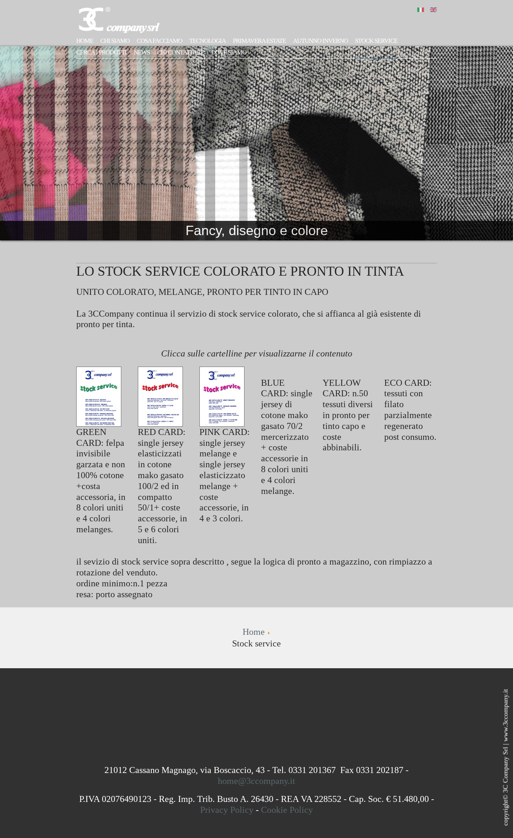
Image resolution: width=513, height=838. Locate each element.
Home (84, 40)
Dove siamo (228, 52)
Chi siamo (115, 40)
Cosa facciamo (159, 40)
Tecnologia (207, 40)
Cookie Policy (287, 810)
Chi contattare (180, 52)
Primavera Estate (259, 40)
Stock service (376, 40)
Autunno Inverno (320, 40)
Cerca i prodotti (101, 52)
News (142, 52)
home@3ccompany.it (256, 781)
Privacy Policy (226, 810)
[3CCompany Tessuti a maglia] (123, 19)
